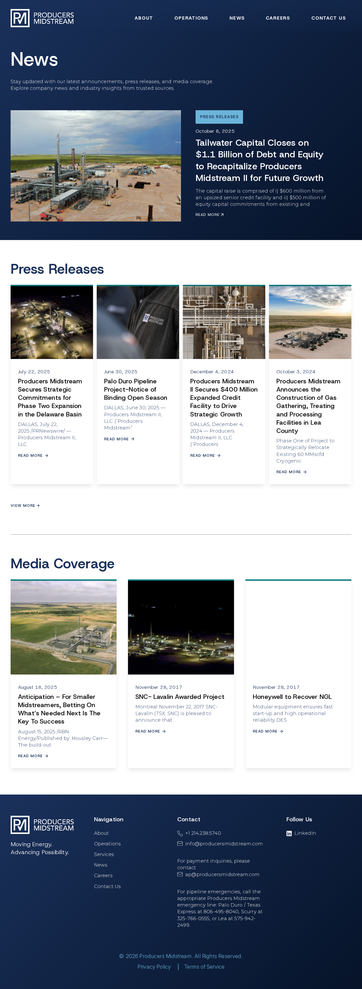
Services (104, 854)
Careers (103, 876)
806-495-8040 (221, 912)
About (101, 833)
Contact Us (107, 886)
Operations (107, 844)
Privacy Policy (154, 967)
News (101, 865)
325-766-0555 (193, 918)
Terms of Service (204, 967)
